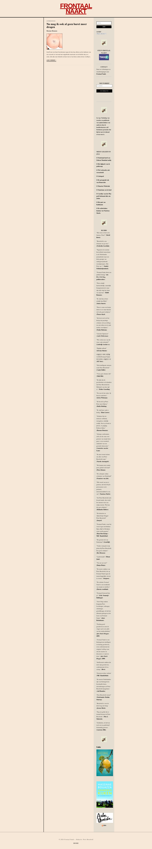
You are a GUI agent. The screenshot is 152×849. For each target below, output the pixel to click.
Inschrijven (104, 91)
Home (76, 843)
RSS (104, 825)
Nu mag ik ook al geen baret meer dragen (67, 25)
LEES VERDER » (51, 60)
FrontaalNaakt (76, 8)
